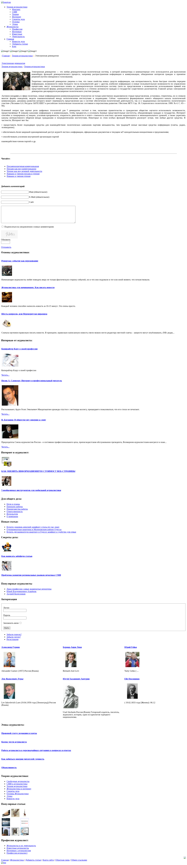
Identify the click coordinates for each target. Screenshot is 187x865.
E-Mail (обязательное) (39, 197)
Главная (6, 56)
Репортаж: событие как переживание (19, 261)
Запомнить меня (10, 623)
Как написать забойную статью (16, 556)
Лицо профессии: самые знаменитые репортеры (29, 589)
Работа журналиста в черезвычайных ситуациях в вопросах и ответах (36, 750)
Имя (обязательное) (38, 192)
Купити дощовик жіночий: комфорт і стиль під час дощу (33, 527)
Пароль (6, 615)
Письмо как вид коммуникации (21, 169)
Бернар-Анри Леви (72, 647)
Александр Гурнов (10, 647)
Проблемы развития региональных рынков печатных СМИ (31, 575)
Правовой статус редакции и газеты (19, 733)
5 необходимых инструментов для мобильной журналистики (31, 490)
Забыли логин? (14, 637)
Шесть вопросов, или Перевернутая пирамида (24, 314)
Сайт (31, 202)
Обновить (5, 239)
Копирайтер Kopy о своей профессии (19, 349)
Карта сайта (48, 860)
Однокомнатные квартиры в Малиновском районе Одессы (34, 529)
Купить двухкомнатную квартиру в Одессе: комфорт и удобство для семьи (41, 532)
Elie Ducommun (131, 679)
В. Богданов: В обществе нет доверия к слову (23, 420)
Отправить (6, 247)
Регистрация (12, 639)
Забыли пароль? (14, 634)
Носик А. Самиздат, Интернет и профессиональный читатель (31, 380)
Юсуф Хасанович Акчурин (76, 679)
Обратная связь (62, 860)
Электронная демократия (13, 63)
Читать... (5, 375)
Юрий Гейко (130, 647)
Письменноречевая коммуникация (23, 166)
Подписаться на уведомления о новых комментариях (29, 227)
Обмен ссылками (79, 860)
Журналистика (17, 860)
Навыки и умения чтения (18, 176)
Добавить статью (33, 860)
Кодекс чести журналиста (14, 742)
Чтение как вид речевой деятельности (24, 171)
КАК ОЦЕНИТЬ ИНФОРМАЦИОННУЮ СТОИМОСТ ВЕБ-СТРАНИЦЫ (38, 471)
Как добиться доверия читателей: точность (22, 759)
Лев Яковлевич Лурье (12, 679)
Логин (6, 608)
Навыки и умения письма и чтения (23, 174)
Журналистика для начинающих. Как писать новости (27, 287)
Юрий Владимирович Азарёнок (21, 591)
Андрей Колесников (16, 594)
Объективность (9, 767)
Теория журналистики (22, 56)
